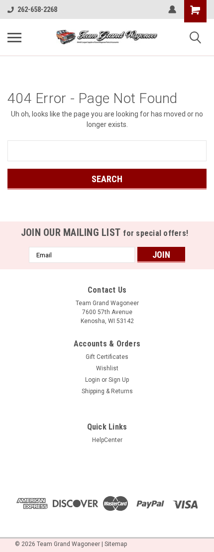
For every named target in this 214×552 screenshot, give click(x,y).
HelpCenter (107, 440)
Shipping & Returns (107, 391)
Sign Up (118, 379)
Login (92, 379)
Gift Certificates (107, 356)
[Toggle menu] (14, 37)
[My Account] (172, 9)
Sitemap (116, 544)
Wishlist (107, 368)
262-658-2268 (37, 9)
